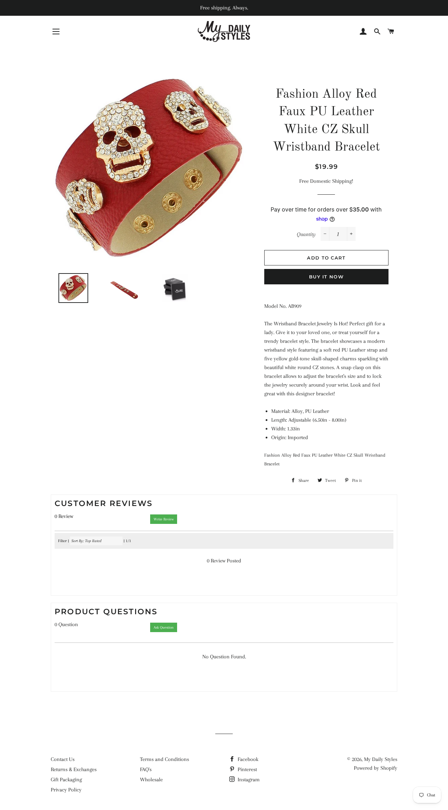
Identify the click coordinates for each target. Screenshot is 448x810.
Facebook (247, 759)
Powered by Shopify (375, 768)
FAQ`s (146, 769)
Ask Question (164, 627)
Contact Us (63, 759)
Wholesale (151, 779)
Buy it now (326, 276)
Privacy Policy (66, 790)
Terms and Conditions (164, 759)
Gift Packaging (66, 779)
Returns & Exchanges (74, 769)
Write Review (164, 519)
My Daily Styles (380, 759)
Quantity (306, 234)
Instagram (248, 779)
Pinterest (246, 769)
